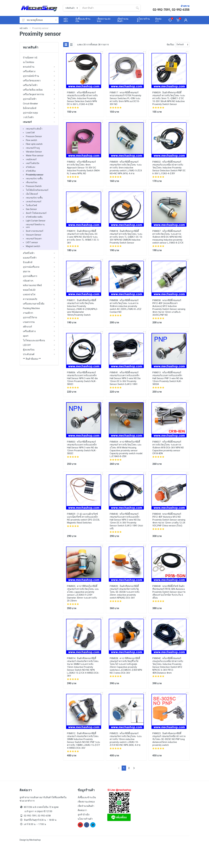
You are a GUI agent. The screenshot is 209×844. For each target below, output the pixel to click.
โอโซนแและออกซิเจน (34, 340)
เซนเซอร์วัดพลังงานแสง (35, 225)
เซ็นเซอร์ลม (31, 182)
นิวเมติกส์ (27, 262)
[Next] (134, 768)
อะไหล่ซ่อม (28, 62)
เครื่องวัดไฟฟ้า (30, 85)
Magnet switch (33, 246)
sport (25, 336)
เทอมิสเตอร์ (31, 159)
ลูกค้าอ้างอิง (83, 814)
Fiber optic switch (34, 144)
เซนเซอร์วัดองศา (34, 238)
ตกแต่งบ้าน (28, 66)
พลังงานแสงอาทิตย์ (32, 285)
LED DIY (27, 345)
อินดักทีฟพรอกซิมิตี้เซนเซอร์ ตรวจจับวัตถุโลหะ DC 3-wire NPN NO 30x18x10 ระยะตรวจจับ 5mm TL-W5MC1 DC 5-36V (83, 237)
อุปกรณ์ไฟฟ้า (29, 99)
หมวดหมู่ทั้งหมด (35, 20)
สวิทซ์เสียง (31, 171)
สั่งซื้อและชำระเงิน (87, 797)
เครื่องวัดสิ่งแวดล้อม (33, 89)
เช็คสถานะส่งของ (86, 801)
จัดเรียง (170, 44)
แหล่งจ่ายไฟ (29, 294)
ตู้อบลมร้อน (28, 349)
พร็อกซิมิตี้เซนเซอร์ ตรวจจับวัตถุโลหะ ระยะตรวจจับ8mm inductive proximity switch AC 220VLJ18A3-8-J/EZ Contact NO (125, 306)
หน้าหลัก (24, 28)
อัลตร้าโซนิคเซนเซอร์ (36, 213)
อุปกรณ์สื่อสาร (30, 276)
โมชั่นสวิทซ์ (31, 205)
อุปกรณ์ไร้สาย (30, 317)
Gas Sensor (31, 209)
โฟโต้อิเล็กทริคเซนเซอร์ (37, 190)
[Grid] (66, 44)
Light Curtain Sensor (35, 220)
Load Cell (30, 132)
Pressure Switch (34, 186)
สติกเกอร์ (27, 326)
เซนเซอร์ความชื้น (34, 197)
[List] (71, 44)
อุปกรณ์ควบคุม (30, 112)
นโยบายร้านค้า (85, 818)
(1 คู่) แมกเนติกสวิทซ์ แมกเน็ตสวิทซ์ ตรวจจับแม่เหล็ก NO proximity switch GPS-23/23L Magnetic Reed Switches (83, 518)
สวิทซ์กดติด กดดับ (34, 217)
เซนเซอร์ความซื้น (34, 178)
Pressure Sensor (34, 136)
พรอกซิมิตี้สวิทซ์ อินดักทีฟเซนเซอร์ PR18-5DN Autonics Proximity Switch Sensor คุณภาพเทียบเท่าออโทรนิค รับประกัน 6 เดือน (168, 592)
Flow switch (31, 140)
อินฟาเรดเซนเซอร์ (34, 231)
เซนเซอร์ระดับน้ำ (34, 128)
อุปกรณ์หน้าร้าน (31, 76)
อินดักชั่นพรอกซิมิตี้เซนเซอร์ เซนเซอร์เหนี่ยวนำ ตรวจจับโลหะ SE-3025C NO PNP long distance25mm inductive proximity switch (169, 739)
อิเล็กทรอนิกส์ (29, 108)
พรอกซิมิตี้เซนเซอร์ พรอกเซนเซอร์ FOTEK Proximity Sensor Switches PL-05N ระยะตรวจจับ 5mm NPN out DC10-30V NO (125, 98)
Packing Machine (31, 308)
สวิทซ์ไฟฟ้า (28, 253)
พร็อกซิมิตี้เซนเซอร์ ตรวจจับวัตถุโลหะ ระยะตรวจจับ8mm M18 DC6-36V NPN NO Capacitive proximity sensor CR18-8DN (168, 447)
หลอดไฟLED (29, 290)
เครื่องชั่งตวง (29, 71)
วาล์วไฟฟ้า (28, 117)
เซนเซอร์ (27, 122)
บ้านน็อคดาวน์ (30, 57)
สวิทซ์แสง (30, 167)
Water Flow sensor (35, 155)
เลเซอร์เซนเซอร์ (33, 201)
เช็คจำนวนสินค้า (86, 806)
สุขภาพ (26, 271)
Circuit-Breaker (30, 103)
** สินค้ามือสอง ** (32, 358)
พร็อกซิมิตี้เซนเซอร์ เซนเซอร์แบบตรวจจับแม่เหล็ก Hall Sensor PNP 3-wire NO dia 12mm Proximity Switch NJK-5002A (167, 378)
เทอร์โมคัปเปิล (32, 163)
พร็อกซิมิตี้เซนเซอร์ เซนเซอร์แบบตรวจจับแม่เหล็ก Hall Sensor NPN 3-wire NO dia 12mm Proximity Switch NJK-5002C (82, 378)
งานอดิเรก (28, 313)
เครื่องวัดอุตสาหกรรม (33, 94)
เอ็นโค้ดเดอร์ (32, 194)
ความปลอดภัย (30, 299)
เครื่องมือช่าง (29, 331)
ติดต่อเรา (82, 810)
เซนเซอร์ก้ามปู (33, 148)
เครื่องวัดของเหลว (32, 80)
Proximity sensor (34, 174)
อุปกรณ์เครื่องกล (31, 267)
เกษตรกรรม (29, 322)
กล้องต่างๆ (28, 280)
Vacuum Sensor (33, 235)
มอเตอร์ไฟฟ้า (30, 257)
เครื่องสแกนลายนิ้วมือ (33, 303)
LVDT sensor (32, 242)
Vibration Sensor (34, 151)
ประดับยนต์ (28, 354)
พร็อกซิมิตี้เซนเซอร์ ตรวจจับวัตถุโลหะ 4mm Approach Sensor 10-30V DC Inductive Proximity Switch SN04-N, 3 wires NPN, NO (83, 167)
